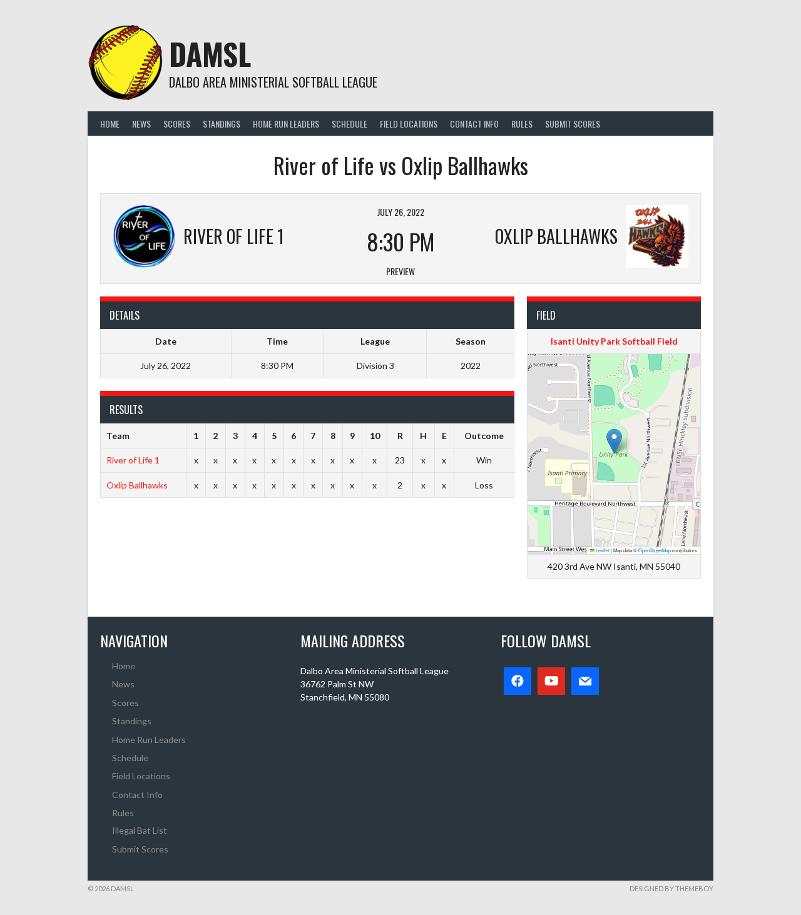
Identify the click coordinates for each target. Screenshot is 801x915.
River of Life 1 (133, 460)
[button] (614, 441)
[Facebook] (517, 681)
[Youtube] (551, 681)
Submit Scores (572, 123)
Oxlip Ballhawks (137, 485)
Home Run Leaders (286, 123)
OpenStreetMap (654, 550)
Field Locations (408, 123)
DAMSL (210, 53)
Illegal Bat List (139, 830)
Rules (522, 123)
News (141, 123)
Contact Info (474, 123)
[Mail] (585, 681)
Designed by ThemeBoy (671, 888)
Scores (176, 123)
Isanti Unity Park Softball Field (614, 341)
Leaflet (602, 550)
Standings (221, 123)
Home (110, 123)
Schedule (349, 123)
